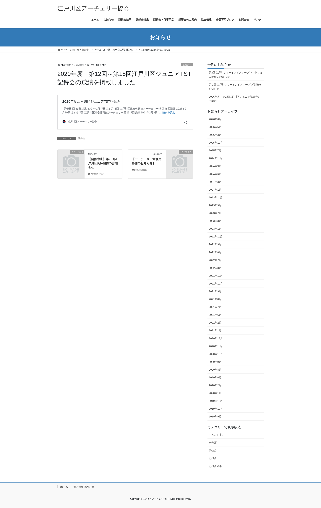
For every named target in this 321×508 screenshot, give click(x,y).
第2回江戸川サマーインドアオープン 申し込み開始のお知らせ (235, 74)
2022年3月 (215, 267)
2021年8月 (215, 299)
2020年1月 (215, 393)
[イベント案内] (71, 157)
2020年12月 (216, 338)
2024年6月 (215, 174)
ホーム (64, 486)
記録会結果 (215, 466)
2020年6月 (215, 377)
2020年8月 (215, 369)
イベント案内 (216, 434)
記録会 (187, 64)
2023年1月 (215, 228)
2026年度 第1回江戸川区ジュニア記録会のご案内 (234, 98)
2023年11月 (216, 197)
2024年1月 (215, 189)
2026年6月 (215, 119)
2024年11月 (216, 158)
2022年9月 (215, 244)
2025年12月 (216, 142)
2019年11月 (216, 400)
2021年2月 (215, 322)
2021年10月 (216, 283)
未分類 (213, 442)
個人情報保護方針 (83, 486)
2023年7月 (215, 213)
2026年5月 (215, 127)
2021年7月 (215, 307)
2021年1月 (215, 330)
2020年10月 (216, 354)
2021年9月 (215, 291)
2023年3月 (215, 220)
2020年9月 (215, 361)
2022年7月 (215, 260)
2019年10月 (216, 408)
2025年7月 (215, 150)
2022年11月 (216, 236)
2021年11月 (216, 275)
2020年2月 (215, 385)
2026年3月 (215, 134)
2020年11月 (216, 346)
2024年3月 (215, 181)
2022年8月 (215, 252)
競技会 (213, 450)
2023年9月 (215, 205)
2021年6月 (215, 314)
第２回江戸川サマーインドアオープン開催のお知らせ (235, 86)
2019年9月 (215, 416)
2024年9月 (215, 166)
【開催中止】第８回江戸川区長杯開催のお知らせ (103, 163)
